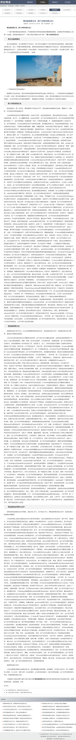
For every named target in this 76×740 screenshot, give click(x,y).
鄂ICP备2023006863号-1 (64, 736)
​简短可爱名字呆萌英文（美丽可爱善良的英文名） (20, 692)
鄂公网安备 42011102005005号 (49, 736)
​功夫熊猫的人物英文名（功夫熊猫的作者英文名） (56, 718)
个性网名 (42, 2)
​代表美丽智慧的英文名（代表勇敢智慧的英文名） (56, 712)
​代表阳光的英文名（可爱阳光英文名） (53, 721)
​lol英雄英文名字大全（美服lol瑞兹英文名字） (16, 721)
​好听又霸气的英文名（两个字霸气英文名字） (16, 727)
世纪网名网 (10, 6)
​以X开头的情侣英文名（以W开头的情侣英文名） (56, 730)
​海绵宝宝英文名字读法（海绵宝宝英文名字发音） (17, 706)
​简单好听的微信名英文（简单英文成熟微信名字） (17, 715)
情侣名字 (55, 2)
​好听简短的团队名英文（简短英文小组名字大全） (56, 715)
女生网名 (31, 10)
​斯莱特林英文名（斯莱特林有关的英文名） (18, 690)
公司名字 (43, 13)
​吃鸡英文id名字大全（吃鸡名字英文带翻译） (55, 703)
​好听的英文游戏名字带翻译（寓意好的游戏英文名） (18, 718)
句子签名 (67, 2)
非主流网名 (66, 10)
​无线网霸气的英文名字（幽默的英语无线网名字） (56, 706)
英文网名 (22, 6)
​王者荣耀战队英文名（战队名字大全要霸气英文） (17, 730)
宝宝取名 (54, 13)
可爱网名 (43, 10)
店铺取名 (31, 13)
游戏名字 (7, 10)
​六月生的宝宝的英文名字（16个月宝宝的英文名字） (18, 709)
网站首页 (30, 2)
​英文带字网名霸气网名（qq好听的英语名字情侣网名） (57, 727)
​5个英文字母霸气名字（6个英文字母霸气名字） (17, 724)
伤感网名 (7, 13)
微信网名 (19, 13)
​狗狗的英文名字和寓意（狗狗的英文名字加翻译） (56, 709)
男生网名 (19, 10)
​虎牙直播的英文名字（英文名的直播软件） (15, 712)
